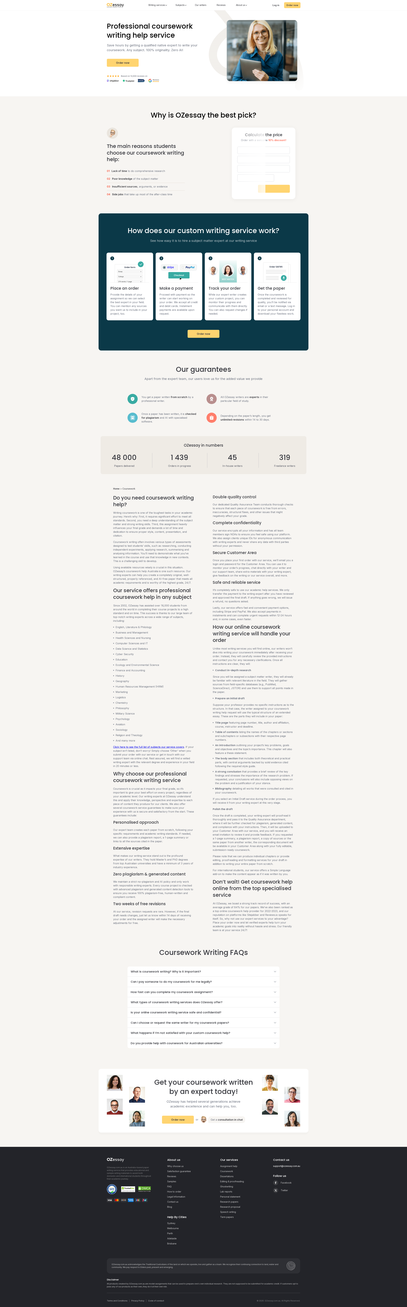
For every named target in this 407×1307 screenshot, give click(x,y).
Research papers (229, 1201)
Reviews (221, 5)
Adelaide (172, 1238)
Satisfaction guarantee (179, 1171)
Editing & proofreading (232, 1181)
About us (240, 5)
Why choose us (175, 1166)
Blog (169, 1206)
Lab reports (226, 1191)
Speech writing (228, 1212)
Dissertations (227, 1176)
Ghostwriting (226, 1186)
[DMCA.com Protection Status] (144, 1189)
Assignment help (228, 1166)
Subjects (180, 5)
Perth (170, 1233)
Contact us (172, 1201)
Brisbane (171, 1243)
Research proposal (230, 1206)
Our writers (200, 5)
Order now (292, 5)
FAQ (169, 1186)
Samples (171, 1181)
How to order (174, 1191)
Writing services (156, 5)
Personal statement (230, 1196)
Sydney (171, 1223)
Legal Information (176, 1196)
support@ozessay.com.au (286, 1166)
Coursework (226, 1171)
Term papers (227, 1217)
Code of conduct (156, 1301)
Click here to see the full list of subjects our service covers (148, 747)
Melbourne (173, 1228)
